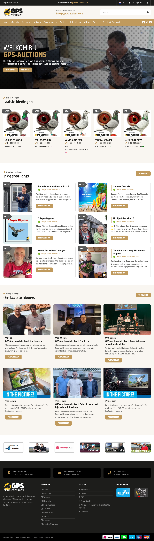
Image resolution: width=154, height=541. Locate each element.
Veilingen (26, 22)
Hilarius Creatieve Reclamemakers (44, 537)
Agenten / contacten (71, 474)
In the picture (75, 22)
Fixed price (36, 22)
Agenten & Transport (111, 22)
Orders (83, 493)
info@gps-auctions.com (69, 13)
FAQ (82, 497)
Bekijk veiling (44, 206)
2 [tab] (78, 87)
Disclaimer (84, 512)
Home (5, 22)
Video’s (87, 22)
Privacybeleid (86, 501)
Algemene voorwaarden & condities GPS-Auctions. (95, 506)
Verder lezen (13, 357)
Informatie (15, 22)
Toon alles (143, 173)
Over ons (96, 22)
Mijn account (85, 490)
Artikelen (64, 22)
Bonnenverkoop (50, 22)
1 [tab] (76, 87)
